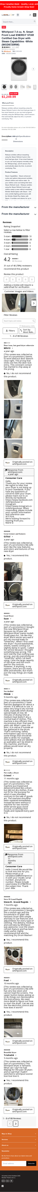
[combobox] (19, 22)
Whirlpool (7, 51)
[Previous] (4, 69)
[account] (30, 15)
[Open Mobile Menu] (34, 15)
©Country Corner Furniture (9, 1176)
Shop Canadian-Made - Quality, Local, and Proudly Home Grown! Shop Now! (19, 5)
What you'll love (8, 103)
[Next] (33, 69)
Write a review (8, 49)
